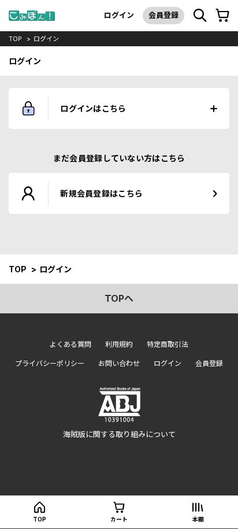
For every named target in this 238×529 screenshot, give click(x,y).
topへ (119, 298)
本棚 (198, 519)
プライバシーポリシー (49, 363)
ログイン (119, 15)
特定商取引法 (167, 344)
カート (119, 519)
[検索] (200, 16)
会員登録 (163, 15)
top (15, 39)
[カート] (222, 16)
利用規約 (119, 344)
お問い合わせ (119, 363)
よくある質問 (70, 344)
